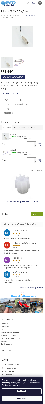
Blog (2, 330)
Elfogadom (21, 398)
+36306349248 (10, 368)
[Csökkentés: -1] (35, 145)
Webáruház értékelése (9, 335)
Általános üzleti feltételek (10, 332)
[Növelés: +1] (35, 143)
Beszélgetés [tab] (31, 127)
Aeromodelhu (9, 371)
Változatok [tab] (7, 127)
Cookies (4, 341)
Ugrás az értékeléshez (29, 15)
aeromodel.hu (10, 375)
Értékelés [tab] (22, 127)
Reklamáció (5, 327)
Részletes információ (8, 93)
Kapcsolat (4, 324)
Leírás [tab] (15, 127)
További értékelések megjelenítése (31, 288)
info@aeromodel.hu (12, 365)
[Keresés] (27, 3)
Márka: (8, 17)
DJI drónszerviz (6, 344)
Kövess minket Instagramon (23, 296)
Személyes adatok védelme (10, 338)
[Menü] (40, 3)
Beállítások (21, 391)
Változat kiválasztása (13, 77)
